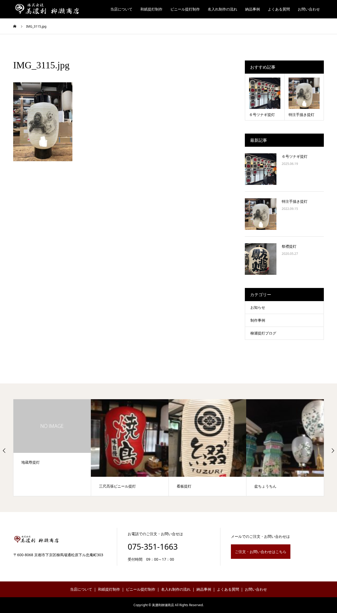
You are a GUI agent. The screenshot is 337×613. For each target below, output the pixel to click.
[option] (52, 447)
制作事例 (257, 320)
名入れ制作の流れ (222, 9)
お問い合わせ (309, 9)
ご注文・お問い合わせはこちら (260, 551)
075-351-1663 (153, 546)
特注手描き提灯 (295, 201)
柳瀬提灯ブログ (263, 333)
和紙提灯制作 (151, 9)
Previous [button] (4, 450)
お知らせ (257, 307)
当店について (121, 9)
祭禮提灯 (289, 246)
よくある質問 (279, 9)
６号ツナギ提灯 (295, 156)
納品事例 (252, 9)
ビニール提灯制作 (185, 9)
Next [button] (332, 450)
